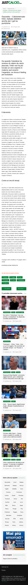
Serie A (18, 459)
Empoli (13, 495)
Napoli (21, 505)
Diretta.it (15, 558)
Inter (20, 277)
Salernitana (8, 515)
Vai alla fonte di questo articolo (10, 273)
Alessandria (7, 482)
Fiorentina (21, 495)
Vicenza (21, 525)
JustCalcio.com (6, 26)
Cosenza (8, 492)
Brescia (5, 277)
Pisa (22, 508)
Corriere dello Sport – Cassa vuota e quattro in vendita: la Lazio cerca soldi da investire (12, 435)
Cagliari (13, 277)
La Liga (18, 372)
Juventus (6, 280)
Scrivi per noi (5, 567)
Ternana (7, 522)
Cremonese (19, 492)
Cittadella (14, 488)
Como (21, 488)
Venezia (7, 525)
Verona (14, 525)
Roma (21, 512)
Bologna (15, 485)
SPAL (14, 518)
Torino (13, 522)
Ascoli (14, 482)
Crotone (7, 495)
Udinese (6, 283)
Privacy (3, 570)
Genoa (15, 498)
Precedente (7, 288)
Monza (13, 505)
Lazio (13, 280)
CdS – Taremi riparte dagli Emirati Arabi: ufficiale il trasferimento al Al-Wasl (14, 406)
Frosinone (7, 498)
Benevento (7, 485)
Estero (13, 312)
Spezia (21, 518)
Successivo (20, 288)
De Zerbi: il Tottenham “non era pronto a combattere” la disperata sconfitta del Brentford (13, 316)
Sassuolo (7, 518)
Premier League (20, 312)
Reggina (15, 512)
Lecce (21, 502)
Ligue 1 (13, 401)
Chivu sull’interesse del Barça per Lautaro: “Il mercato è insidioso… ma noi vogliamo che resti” (13, 464)
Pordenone (7, 512)
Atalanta (21, 482)
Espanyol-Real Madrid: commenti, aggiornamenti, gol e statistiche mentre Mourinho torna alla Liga (14, 376)
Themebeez (4, 581)
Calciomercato (6, 28)
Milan (6, 505)
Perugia (14, 508)
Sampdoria (21, 280)
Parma (6, 508)
